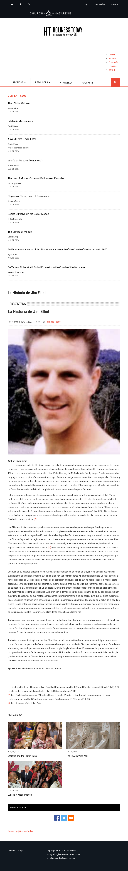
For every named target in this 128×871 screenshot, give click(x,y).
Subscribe (100, 4)
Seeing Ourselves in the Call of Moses (28, 214)
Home (12, 850)
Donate (114, 4)
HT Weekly (66, 82)
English (112, 55)
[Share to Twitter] (64, 818)
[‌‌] (12, 5)
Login (86, 4)
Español (112, 58)
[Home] (64, 32)
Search (115, 82)
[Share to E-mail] (71, 818)
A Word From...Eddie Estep (22, 139)
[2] (35, 519)
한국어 (112, 70)
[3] (50, 547)
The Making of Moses (20, 231)
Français (112, 66)
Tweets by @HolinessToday (20, 831)
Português (113, 62)
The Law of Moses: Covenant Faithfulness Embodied (36, 178)
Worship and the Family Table (22, 756)
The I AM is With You (19, 103)
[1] (85, 499)
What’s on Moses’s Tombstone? (25, 160)
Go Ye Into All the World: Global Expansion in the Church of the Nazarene (46, 267)
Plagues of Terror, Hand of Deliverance (28, 196)
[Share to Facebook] (57, 818)
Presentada (18, 304)
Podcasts (87, 82)
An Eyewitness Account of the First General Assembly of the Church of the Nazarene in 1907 (57, 249)
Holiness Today (53, 322)
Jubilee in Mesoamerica (20, 121)
